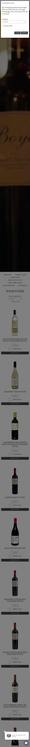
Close (17, 33)
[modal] (15, 373)
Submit (24, 33)
